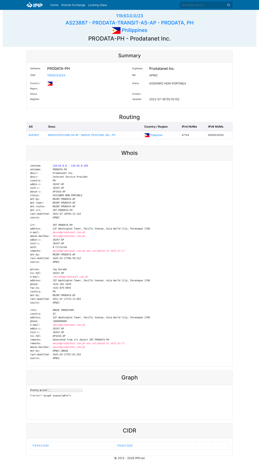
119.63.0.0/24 (40, 445)
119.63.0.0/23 (129, 15)
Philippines (134, 30)
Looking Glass (97, 5)
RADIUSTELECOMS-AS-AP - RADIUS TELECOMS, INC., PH (81, 134)
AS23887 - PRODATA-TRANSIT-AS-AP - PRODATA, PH (130, 23)
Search (228, 5)
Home (54, 5)
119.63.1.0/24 (124, 445)
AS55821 (34, 134)
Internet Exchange (73, 5)
